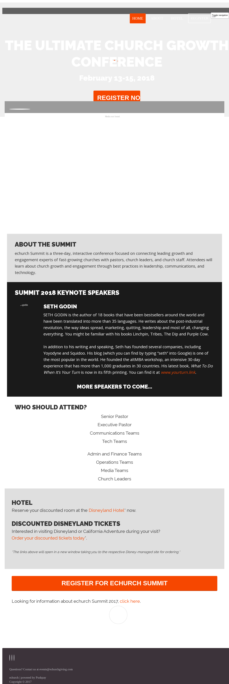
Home (137, 18)
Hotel (177, 18)
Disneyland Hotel (106, 510)
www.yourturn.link (178, 372)
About (157, 18)
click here (130, 601)
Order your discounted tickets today (48, 538)
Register (199, 18)
